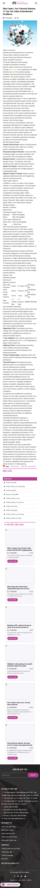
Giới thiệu (22, 880)
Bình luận (7, 471)
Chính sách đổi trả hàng (9, 837)
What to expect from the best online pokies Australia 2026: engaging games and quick (19, 550)
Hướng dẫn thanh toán (8, 840)
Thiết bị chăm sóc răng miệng (15, 486)
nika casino (13, 69)
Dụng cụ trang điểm (12, 494)
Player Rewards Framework (12, 60)
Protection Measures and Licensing (15, 62)
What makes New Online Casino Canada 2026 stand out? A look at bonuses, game (18, 588)
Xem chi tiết (12, 561)
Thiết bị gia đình (11, 490)
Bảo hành (4, 859)
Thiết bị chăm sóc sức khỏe (15, 514)
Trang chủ (13, 880)
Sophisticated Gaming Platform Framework (18, 52)
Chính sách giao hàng (8, 827)
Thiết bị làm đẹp (11, 482)
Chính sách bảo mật (8, 833)
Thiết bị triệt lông (11, 506)
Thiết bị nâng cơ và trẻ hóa (14, 502)
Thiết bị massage (11, 510)
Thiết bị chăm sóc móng (13, 518)
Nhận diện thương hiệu (28, 466)
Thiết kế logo (14, 466)
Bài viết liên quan (15, 525)
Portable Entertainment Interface (14, 65)
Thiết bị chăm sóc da (13, 498)
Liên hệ (29, 880)
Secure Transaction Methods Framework (17, 57)
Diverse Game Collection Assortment (16, 55)
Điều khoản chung (7, 830)
